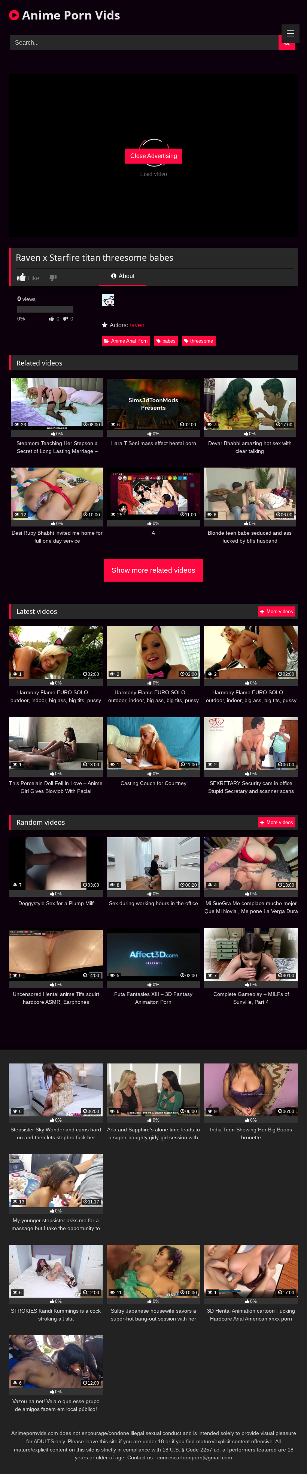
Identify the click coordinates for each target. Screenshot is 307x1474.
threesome (201, 341)
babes (169, 341)
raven (137, 325)
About (126, 276)
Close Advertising (153, 156)
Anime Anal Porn (129, 341)
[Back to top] (284, 1451)
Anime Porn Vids (69, 15)
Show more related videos (153, 570)
